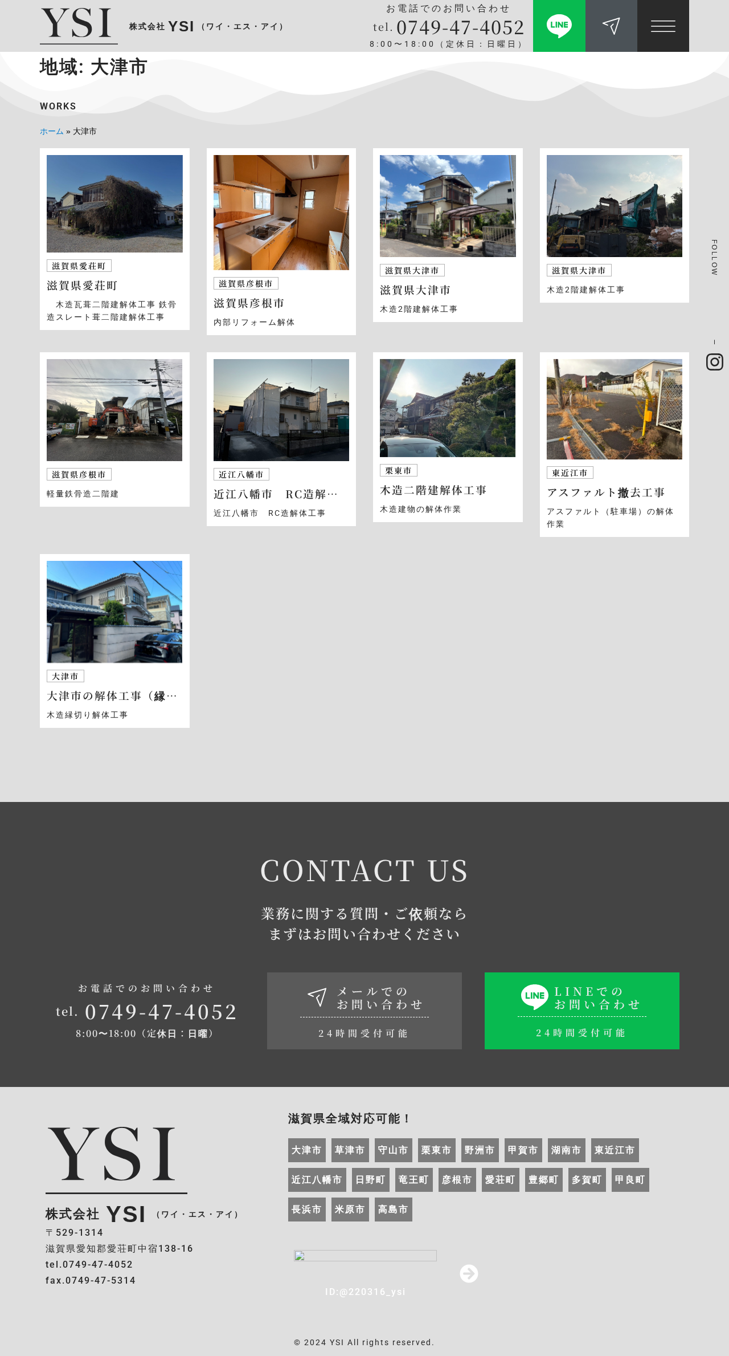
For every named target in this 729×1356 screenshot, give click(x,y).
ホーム (52, 131)
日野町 (370, 1179)
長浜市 (307, 1209)
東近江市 (615, 1150)
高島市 (393, 1209)
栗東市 (436, 1150)
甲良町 (630, 1179)
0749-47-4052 (460, 26)
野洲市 (480, 1150)
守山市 (393, 1150)
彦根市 (457, 1179)
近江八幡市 (317, 1179)
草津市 (350, 1150)
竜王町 (414, 1179)
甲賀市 (523, 1150)
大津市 (307, 1150)
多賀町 (587, 1179)
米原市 (350, 1209)
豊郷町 (544, 1179)
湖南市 (566, 1150)
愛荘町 (500, 1179)
